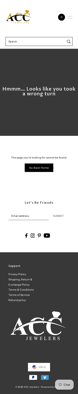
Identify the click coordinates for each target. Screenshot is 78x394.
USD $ (42, 367)
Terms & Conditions (21, 289)
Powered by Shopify (52, 387)
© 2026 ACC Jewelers (27, 387)
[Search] (68, 41)
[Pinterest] (39, 235)
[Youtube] (47, 235)
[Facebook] (26, 235)
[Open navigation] (70, 17)
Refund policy (17, 300)
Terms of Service (19, 294)
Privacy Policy (17, 274)
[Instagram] (33, 235)
